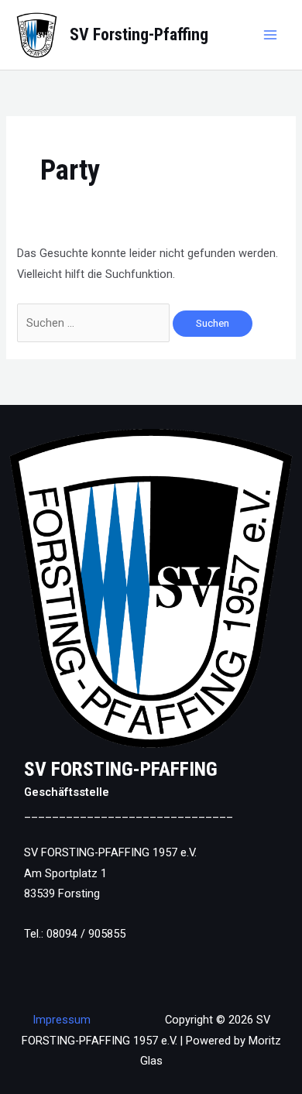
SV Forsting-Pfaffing (139, 34)
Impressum (62, 1020)
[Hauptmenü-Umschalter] (270, 35)
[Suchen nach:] (95, 323)
